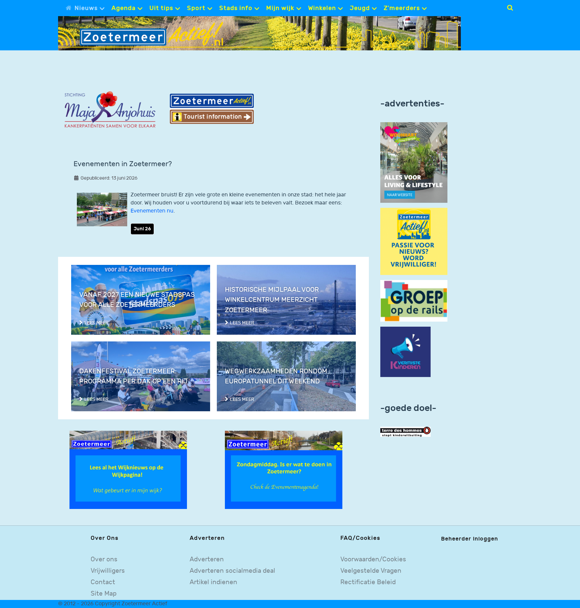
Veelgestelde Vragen (370, 571)
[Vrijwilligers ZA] (413, 241)
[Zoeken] (510, 7)
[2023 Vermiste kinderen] (405, 352)
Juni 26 (142, 229)
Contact (103, 582)
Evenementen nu (152, 211)
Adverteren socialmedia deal (232, 571)
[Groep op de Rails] (413, 300)
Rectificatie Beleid (368, 582)
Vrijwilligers (108, 571)
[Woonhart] (413, 162)
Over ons (104, 559)
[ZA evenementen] (283, 470)
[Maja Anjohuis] (110, 110)
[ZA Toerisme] (212, 108)
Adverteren (207, 559)
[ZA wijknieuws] (128, 470)
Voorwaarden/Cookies (373, 559)
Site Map (103, 594)
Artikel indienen (213, 582)
